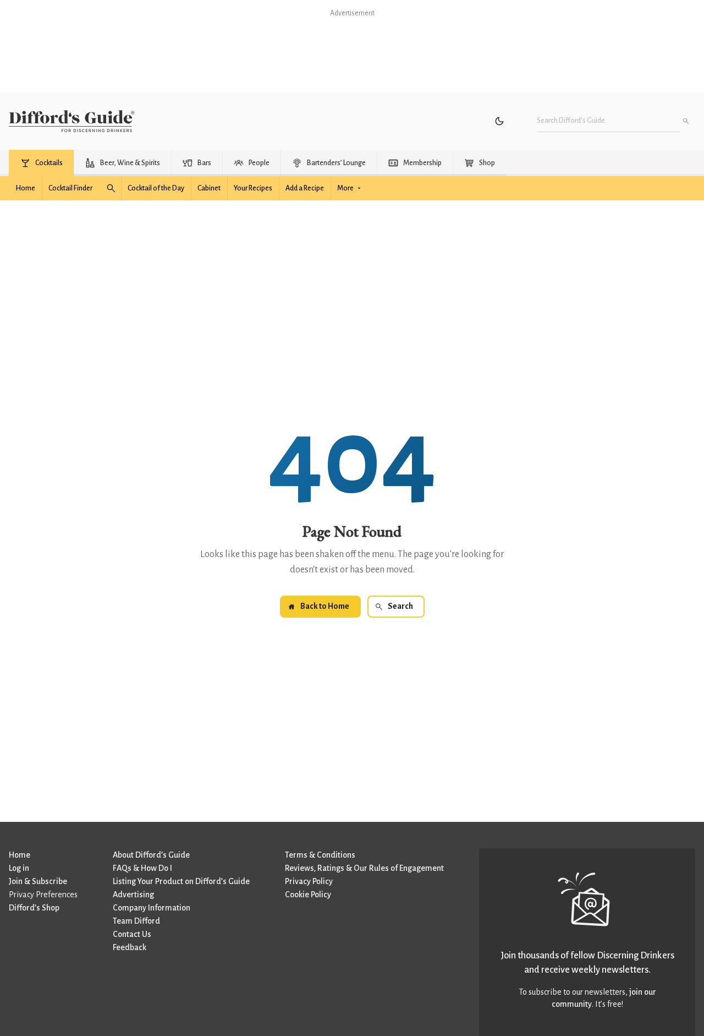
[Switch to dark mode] (499, 121)
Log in (19, 868)
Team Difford (136, 921)
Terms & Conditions (320, 854)
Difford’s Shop (34, 907)
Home (19, 854)
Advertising (133, 894)
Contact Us (132, 934)
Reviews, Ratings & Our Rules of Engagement (364, 868)
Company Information (151, 907)
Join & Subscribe (38, 881)
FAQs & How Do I (142, 868)
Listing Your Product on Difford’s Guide (181, 881)
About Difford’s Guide (151, 854)
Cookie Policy (308, 894)
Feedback (129, 947)
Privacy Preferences (43, 894)
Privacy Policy (309, 881)
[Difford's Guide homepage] (72, 121)
